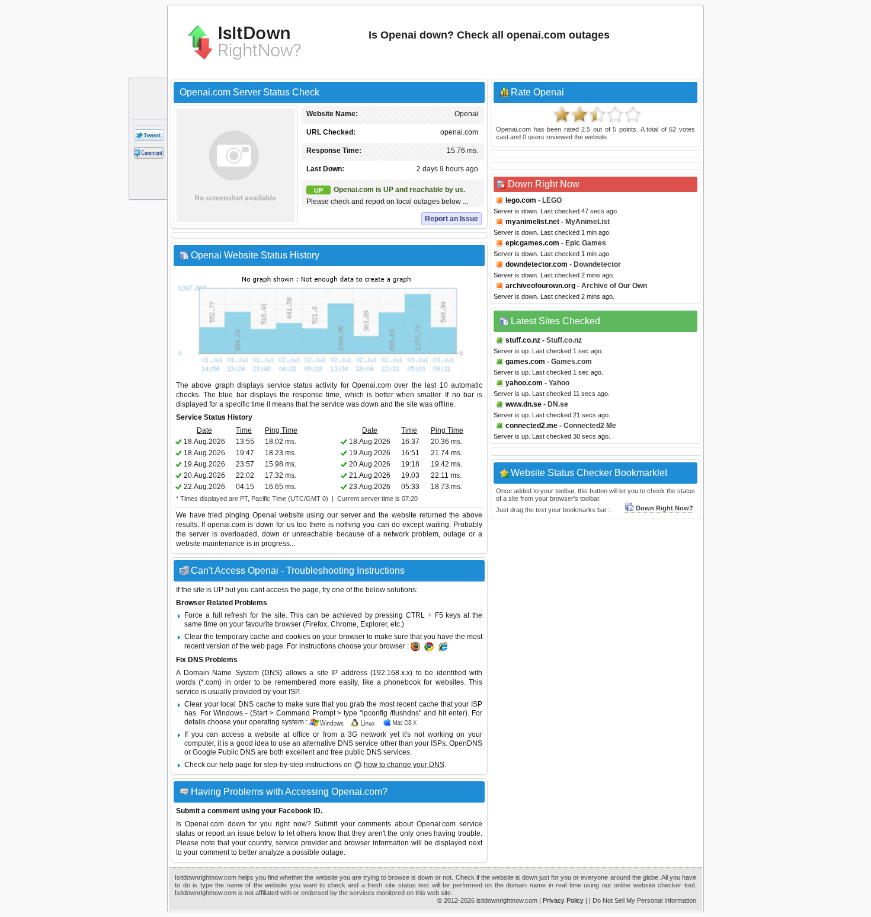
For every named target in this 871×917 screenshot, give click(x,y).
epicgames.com (532, 243)
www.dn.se (523, 404)
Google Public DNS (224, 752)
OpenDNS (465, 743)
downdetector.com (536, 264)
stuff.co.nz (522, 340)
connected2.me (531, 425)
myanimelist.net (532, 222)
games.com (525, 361)
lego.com (520, 200)
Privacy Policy (563, 900)
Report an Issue (451, 219)
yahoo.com (524, 383)
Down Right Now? (664, 508)
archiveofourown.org (540, 286)
